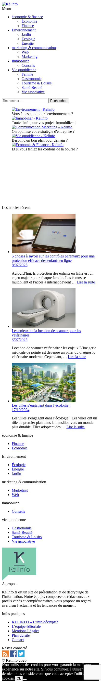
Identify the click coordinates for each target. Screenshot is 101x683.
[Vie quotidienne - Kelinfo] (33, 136)
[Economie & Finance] (37, 145)
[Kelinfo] (10, 4)
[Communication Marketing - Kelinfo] (42, 127)
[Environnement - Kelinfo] (33, 109)
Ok (19, 678)
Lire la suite (86, 282)
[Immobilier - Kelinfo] (30, 118)
